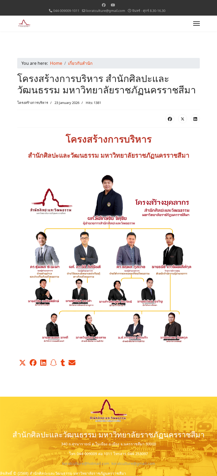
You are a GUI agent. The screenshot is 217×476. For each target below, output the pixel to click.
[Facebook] (104, 4)
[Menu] (196, 23)
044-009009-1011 (66, 10)
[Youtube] (113, 4)
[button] (22, 362)
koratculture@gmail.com (105, 10)
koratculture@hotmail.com (85, 463)
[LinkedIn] (195, 118)
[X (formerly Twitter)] (182, 118)
